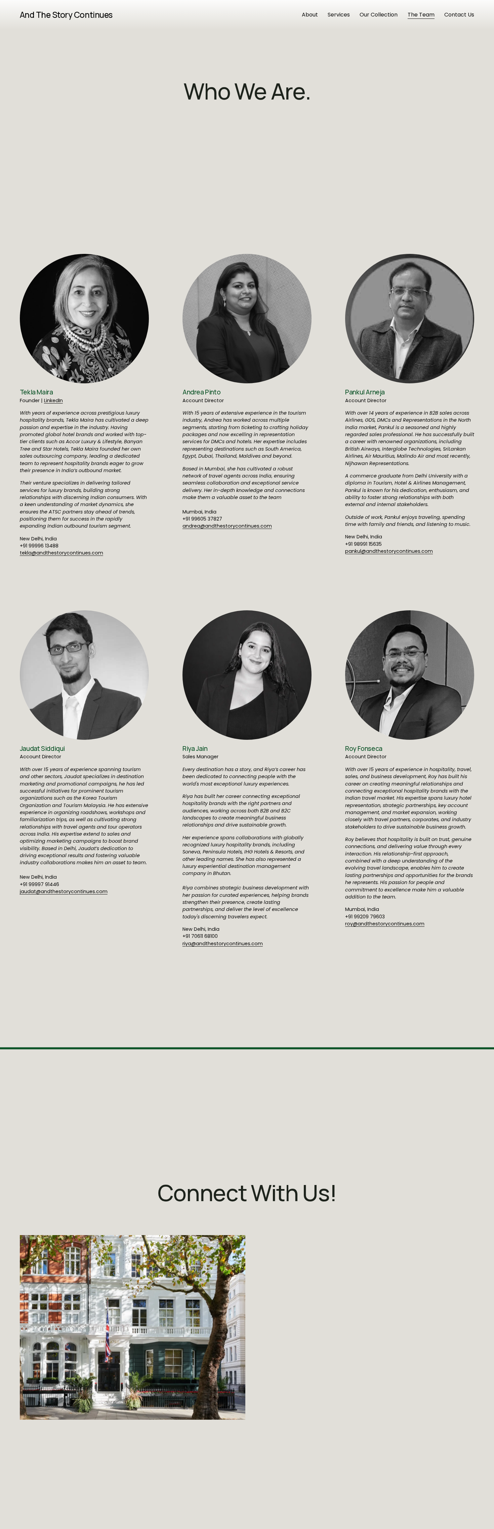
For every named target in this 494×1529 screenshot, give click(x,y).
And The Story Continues (66, 14)
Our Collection (379, 14)
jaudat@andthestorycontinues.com (64, 891)
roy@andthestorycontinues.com (384, 923)
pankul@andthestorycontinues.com (389, 551)
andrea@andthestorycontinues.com (227, 526)
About (310, 14)
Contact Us (459, 14)
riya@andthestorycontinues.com (222, 943)
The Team (421, 14)
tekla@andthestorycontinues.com (61, 552)
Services (339, 14)
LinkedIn (53, 400)
